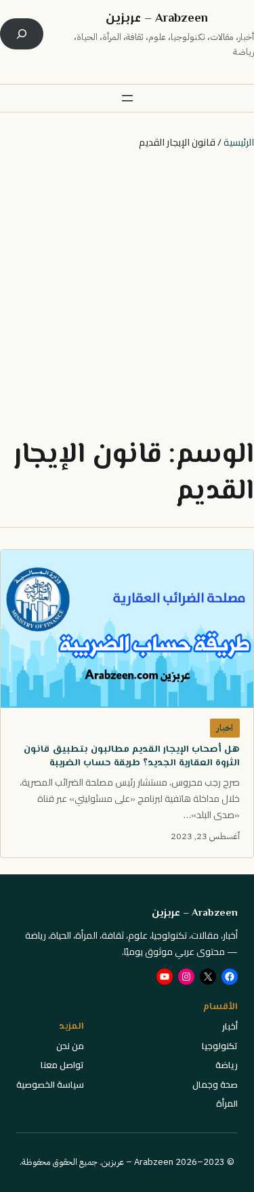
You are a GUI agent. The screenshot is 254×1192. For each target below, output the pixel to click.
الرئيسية (239, 142)
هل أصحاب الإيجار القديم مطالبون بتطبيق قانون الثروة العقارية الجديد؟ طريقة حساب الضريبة (132, 756)
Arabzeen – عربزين (157, 18)
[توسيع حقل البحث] (21, 33)
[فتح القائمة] (127, 98)
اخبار (224, 727)
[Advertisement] (127, 294)
